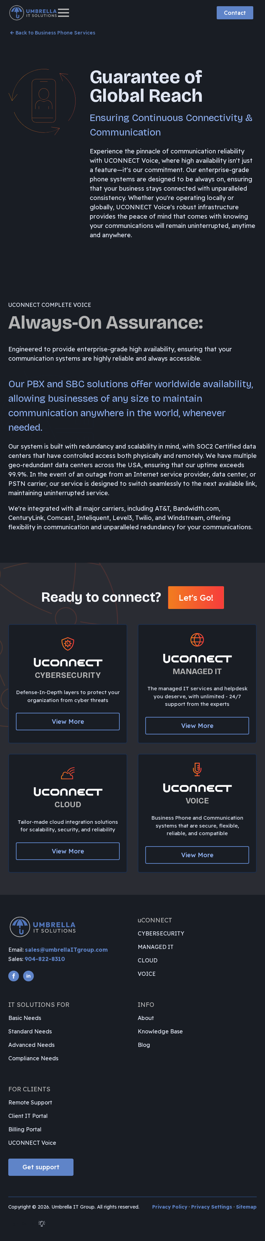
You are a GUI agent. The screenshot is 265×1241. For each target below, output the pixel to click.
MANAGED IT (156, 946)
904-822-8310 (44, 958)
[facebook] (13, 976)
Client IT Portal (28, 1115)
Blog (144, 1044)
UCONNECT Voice (32, 1142)
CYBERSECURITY (161, 933)
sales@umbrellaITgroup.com (66, 949)
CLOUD (147, 960)
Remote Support (30, 1102)
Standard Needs (30, 1031)
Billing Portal (24, 1129)
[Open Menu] (63, 12)
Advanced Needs (31, 1044)
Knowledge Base (160, 1031)
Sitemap (246, 1207)
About (146, 1017)
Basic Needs (24, 1017)
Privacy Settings (211, 1207)
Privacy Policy (169, 1207)
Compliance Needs (33, 1058)
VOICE (147, 973)
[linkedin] (28, 976)
